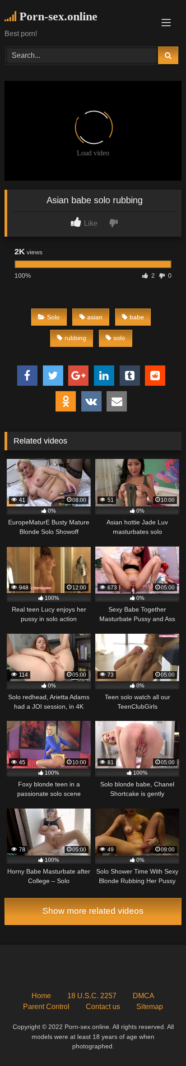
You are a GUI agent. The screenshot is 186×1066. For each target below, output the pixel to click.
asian (94, 317)
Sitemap (149, 1006)
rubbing (75, 337)
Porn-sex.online (57, 16)
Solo (53, 317)
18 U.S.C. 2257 (91, 996)
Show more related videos (93, 911)
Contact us (103, 1006)
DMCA (143, 996)
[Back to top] (158, 1039)
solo (119, 337)
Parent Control (46, 1006)
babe (137, 317)
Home (41, 996)
